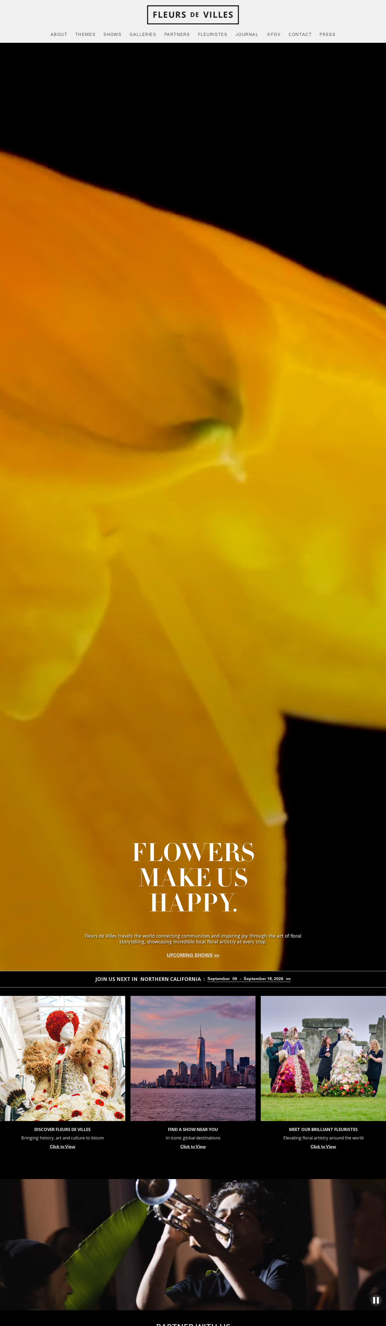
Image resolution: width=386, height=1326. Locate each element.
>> (216, 955)
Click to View (62, 1147)
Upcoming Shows (190, 955)
